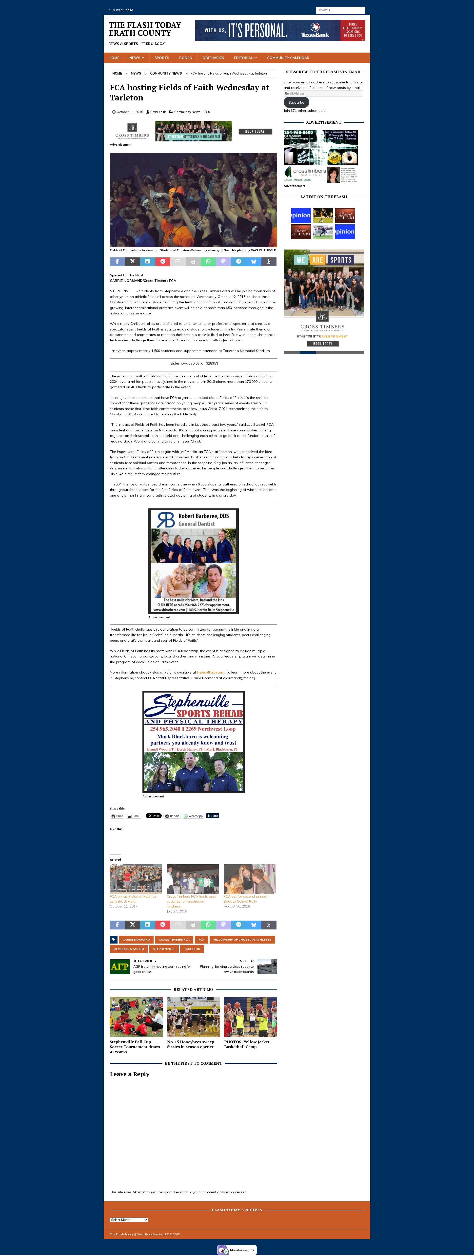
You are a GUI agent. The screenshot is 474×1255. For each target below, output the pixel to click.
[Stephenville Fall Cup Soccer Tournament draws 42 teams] (136, 1017)
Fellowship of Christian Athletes (242, 939)
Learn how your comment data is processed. (210, 1192)
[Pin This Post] (162, 261)
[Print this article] (193, 261)
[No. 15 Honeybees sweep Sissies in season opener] (193, 1017)
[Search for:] (340, 10)
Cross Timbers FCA (174, 939)
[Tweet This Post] (132, 261)
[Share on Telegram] (238, 261)
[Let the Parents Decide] (301, 215)
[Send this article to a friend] (177, 261)
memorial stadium (129, 949)
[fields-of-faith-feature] (193, 244)
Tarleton (192, 949)
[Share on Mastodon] (223, 261)
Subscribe (296, 102)
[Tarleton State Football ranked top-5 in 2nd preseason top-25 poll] (323, 231)
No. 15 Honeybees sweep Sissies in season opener (190, 1044)
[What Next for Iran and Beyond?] (345, 231)
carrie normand (136, 939)
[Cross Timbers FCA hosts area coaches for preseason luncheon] (192, 879)
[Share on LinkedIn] (147, 261)
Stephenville (164, 949)
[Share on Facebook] (117, 261)
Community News (187, 112)
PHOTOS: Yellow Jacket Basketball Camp (246, 1044)
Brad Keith (158, 112)
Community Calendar (288, 58)
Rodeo (185, 58)
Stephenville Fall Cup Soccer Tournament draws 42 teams (135, 1047)
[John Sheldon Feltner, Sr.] (301, 231)
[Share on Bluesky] (253, 261)
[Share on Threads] (268, 261)
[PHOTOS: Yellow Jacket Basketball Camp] (250, 1017)
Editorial (243, 58)
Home (114, 58)
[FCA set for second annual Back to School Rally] (250, 879)
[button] (193, 200)
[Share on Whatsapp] (208, 261)
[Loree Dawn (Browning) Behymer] (345, 215)
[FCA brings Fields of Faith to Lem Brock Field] (136, 879)
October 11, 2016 (130, 112)
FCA (201, 939)
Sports (162, 58)
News (134, 58)
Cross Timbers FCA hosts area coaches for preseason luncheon (192, 901)
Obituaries (213, 58)
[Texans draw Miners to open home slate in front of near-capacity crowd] (323, 215)
